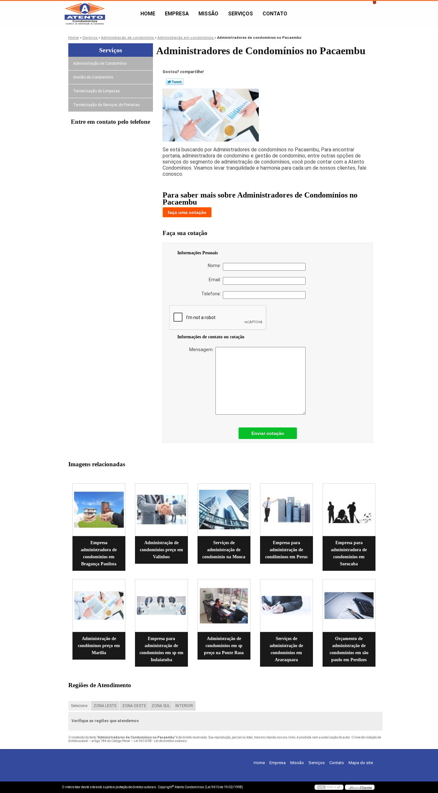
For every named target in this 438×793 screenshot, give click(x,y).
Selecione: (79, 706)
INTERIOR (184, 706)
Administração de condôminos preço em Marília (99, 645)
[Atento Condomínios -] (99, 14)
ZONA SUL (161, 706)
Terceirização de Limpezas (96, 91)
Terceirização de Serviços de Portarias (106, 105)
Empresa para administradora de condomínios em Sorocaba (349, 553)
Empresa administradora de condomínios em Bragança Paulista (99, 553)
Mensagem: (202, 349)
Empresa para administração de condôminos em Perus (286, 549)
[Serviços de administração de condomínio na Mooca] (224, 509)
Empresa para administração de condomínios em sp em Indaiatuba (161, 649)
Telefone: (212, 293)
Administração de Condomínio (100, 63)
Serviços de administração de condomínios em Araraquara (286, 649)
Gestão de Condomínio (93, 77)
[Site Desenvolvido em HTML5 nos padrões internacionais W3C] (329, 787)
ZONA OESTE (134, 706)
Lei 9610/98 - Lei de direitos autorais (160, 741)
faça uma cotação (187, 212)
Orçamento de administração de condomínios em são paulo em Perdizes (349, 649)
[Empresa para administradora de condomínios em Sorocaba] (349, 509)
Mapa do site (361, 762)
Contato (275, 14)
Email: (216, 279)
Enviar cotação (267, 433)
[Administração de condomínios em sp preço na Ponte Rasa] (224, 605)
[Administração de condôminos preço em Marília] (98, 605)
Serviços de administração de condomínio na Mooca (223, 549)
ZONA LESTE (105, 706)
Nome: (215, 265)
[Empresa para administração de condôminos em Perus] (286, 509)
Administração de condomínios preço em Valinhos (161, 549)
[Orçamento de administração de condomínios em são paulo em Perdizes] (349, 605)
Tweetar (174, 82)
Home (147, 14)
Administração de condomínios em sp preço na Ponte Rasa (224, 645)
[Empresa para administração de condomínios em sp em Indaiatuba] (161, 605)
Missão (208, 14)
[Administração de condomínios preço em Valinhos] (161, 509)
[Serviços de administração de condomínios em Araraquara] (286, 605)
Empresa (177, 14)
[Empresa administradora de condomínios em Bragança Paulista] (98, 509)
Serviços (240, 14)
